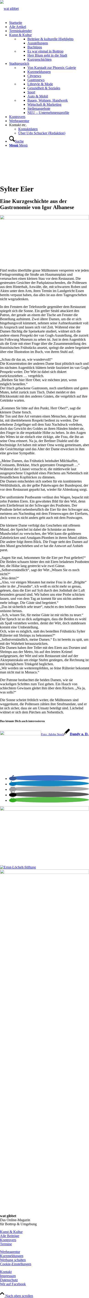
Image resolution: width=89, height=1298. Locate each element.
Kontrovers (8, 1240)
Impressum (8, 1276)
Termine (6, 1244)
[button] (12, 778)
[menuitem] (49, 23)
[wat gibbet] (9, 8)
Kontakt (6, 1272)
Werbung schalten (13, 1260)
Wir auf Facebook (13, 1284)
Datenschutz (9, 1280)
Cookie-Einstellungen (15, 1264)
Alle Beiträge (9, 1236)
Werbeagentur (10, 1252)
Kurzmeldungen (11, 1256)
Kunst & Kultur (11, 1232)
